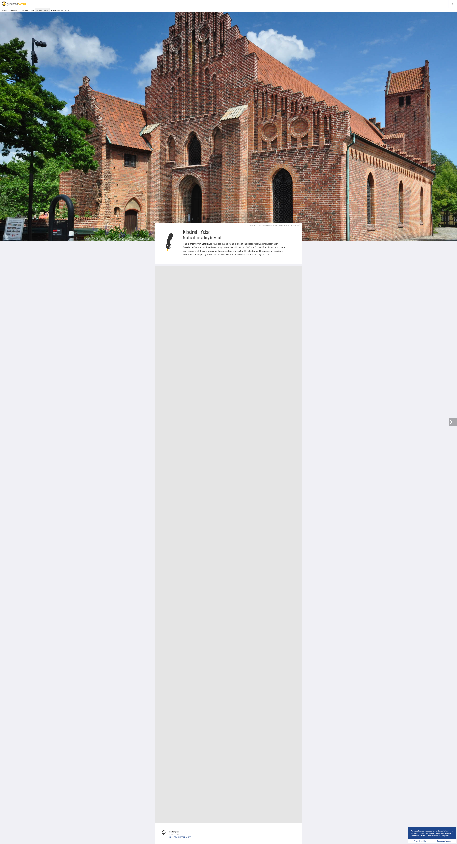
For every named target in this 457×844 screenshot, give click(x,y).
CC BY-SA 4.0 (293, 225)
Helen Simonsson (280, 225)
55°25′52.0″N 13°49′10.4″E (180, 837)
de (453, 4)
